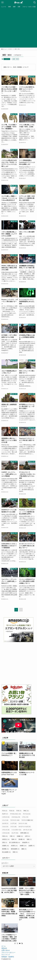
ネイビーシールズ (24, 826)
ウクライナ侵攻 (27, 820)
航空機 (5, 849)
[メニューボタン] (2, 2)
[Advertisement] (18, 27)
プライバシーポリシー (8, 952)
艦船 (24, 849)
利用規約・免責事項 (7, 957)
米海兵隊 (25, 842)
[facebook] (15, 943)
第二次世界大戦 (14, 842)
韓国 (15, 852)
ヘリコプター (16, 829)
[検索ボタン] (34, 2)
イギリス (5, 817)
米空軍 (14, 845)
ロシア (15, 833)
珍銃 (29, 839)
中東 (12, 836)
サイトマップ (5, 954)
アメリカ (26, 814)
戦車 (14, 839)
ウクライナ (14, 820)
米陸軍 (23, 845)
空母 (4, 842)
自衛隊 (32, 845)
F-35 (18, 810)
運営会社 (4, 948)
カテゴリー (4, 863)
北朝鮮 (20, 836)
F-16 (11, 810)
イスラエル (16, 817)
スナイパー (23, 823)
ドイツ (13, 826)
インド (5, 820)
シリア (13, 823)
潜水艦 (22, 839)
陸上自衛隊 (6, 852)
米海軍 (5, 845)
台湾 (27, 836)
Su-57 (5, 814)
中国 (5, 836)
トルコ (5, 826)
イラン (25, 817)
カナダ (5, 823)
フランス (5, 829)
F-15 (4, 810)
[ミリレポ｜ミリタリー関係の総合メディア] (18, 2)
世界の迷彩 (24, 833)
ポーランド (27, 829)
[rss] (22, 943)
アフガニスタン (15, 814)
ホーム (3, 946)
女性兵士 (5, 839)
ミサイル (5, 833)
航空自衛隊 (15, 849)
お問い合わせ (5, 950)
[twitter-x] (17, 943)
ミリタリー (6, 59)
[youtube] (20, 943)
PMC (26, 810)
